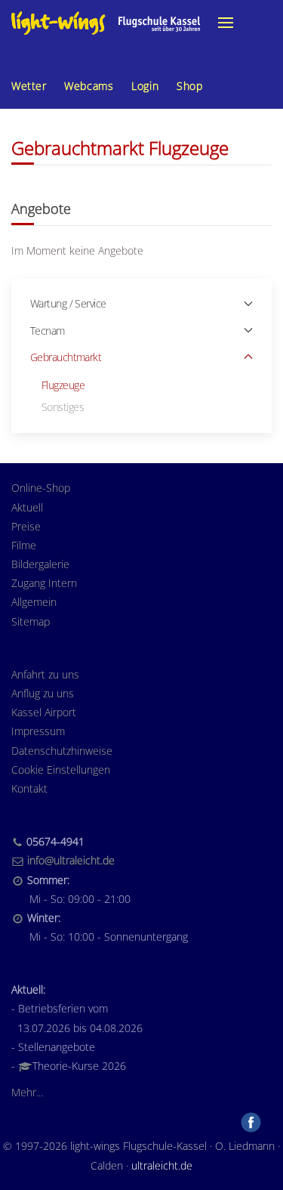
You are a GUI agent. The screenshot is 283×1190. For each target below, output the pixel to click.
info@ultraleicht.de (71, 860)
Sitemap (30, 621)
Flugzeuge (63, 385)
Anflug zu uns (42, 693)
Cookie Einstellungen (60, 769)
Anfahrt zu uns (45, 674)
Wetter (28, 86)
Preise (26, 526)
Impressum (38, 731)
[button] (225, 22)
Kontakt (29, 788)
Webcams (88, 86)
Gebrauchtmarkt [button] (65, 357)
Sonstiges (63, 407)
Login (144, 86)
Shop (189, 86)
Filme (23, 545)
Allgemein (34, 602)
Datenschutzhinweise (61, 750)
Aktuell (27, 507)
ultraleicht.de (161, 1165)
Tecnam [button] (47, 330)
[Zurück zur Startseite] (105, 22)
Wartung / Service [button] (68, 303)
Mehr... (27, 1092)
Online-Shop (40, 488)
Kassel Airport (43, 712)
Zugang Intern (44, 583)
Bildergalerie (40, 564)
